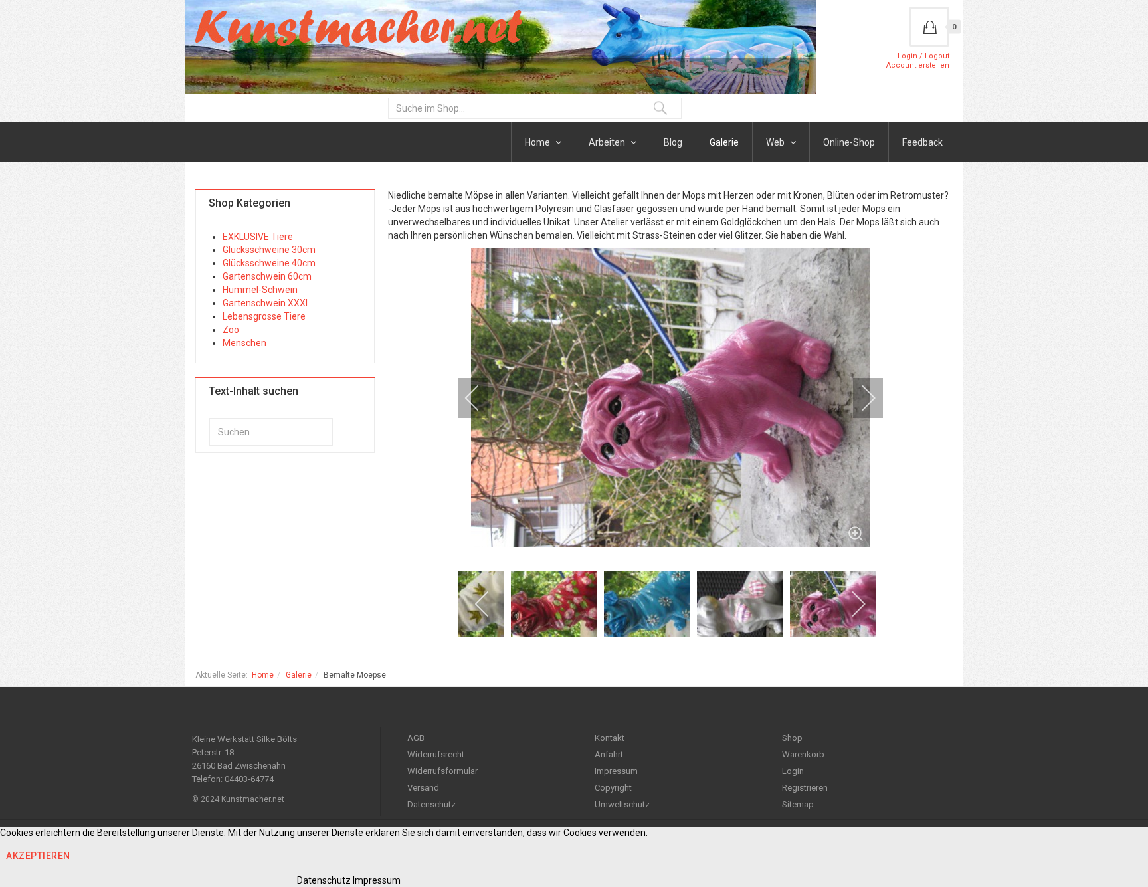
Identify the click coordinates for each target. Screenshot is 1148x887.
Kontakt (609, 738)
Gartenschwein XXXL (266, 303)
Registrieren (805, 788)
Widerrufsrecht (435, 754)
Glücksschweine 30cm (269, 250)
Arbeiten (608, 142)
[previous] (481, 398)
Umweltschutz (622, 804)
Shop (792, 738)
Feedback (922, 142)
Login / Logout (923, 56)
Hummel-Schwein (260, 289)
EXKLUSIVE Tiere (258, 236)
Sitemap (798, 804)
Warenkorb (803, 754)
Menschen (244, 343)
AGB (416, 738)
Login (793, 771)
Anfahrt (609, 754)
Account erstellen (917, 65)
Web (776, 142)
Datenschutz (431, 804)
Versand (423, 788)
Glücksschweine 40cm (269, 263)
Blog (673, 142)
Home (538, 142)
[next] (859, 398)
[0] (929, 27)
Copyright (613, 788)
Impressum (616, 771)
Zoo (231, 329)
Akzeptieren (38, 855)
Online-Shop (849, 142)
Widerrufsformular (442, 771)
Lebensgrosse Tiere (264, 316)
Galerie (724, 142)
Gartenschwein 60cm (267, 276)
